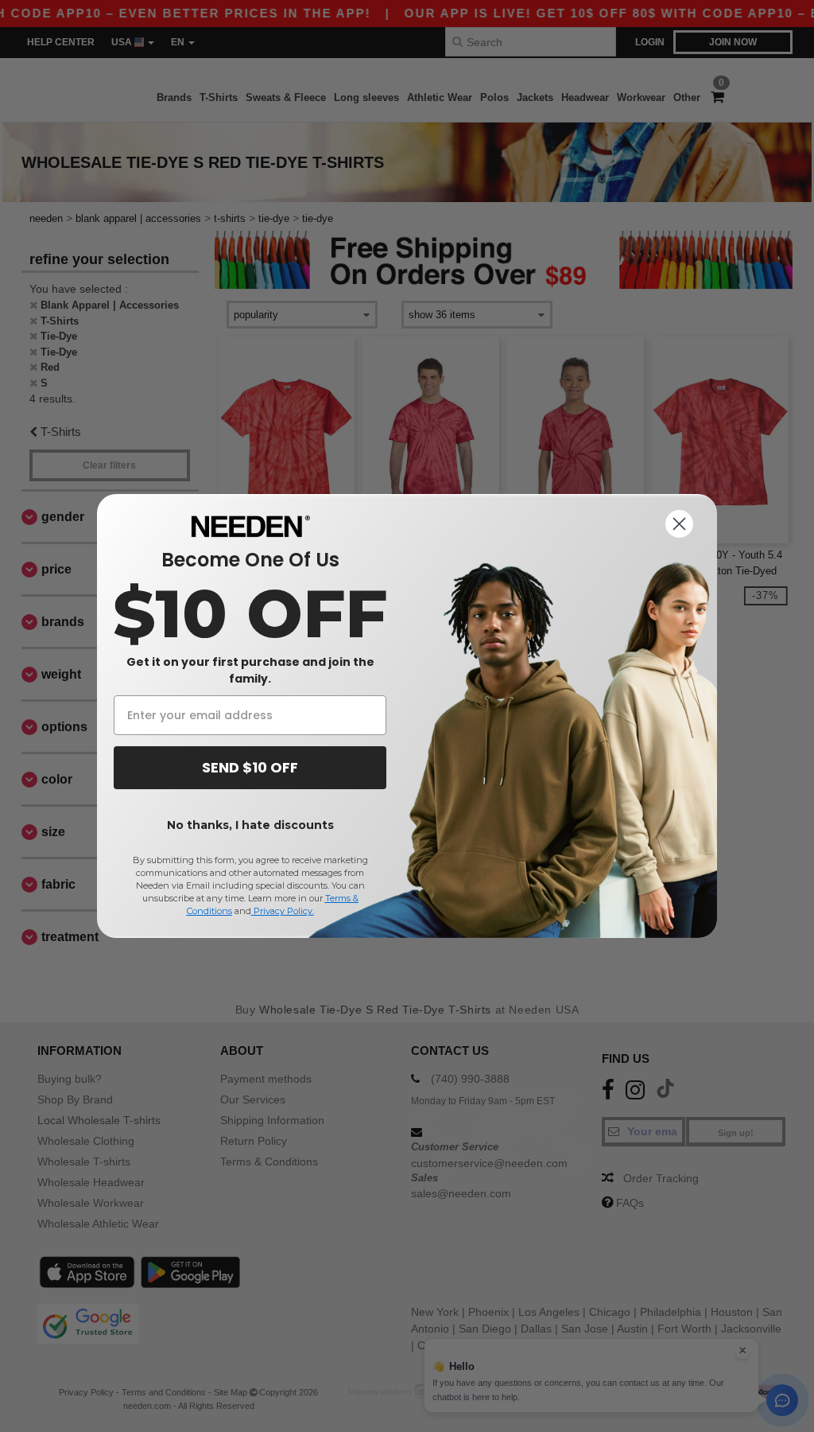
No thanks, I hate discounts (250, 825)
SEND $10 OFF (250, 767)
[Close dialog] (679, 524)
